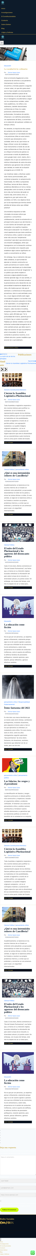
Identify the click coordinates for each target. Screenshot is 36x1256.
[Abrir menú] (2, 43)
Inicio (3, 8)
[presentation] (18, 380)
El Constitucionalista (8, 16)
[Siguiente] (5, 369)
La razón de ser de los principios (7, 356)
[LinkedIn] (9, 1222)
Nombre (3, 1184)
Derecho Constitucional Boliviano (15, 390)
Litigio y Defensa (7, 32)
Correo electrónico (6, 1191)
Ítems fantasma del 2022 (17, 707)
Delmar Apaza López (14, 72)
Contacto (4, 20)
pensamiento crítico (11, 347)
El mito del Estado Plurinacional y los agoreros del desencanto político (16, 552)
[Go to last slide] (2, 369)
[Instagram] (11, 1222)
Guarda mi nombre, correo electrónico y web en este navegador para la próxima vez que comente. (17, 1205)
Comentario (4, 1177)
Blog (2, 28)
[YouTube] (4, 1222)
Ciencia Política (9, 469)
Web (1, 1198)
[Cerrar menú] (0, 1239)
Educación (7, 66)
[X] (13, 1222)
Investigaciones (6, 12)
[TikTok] (6, 1222)
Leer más (8, 442)
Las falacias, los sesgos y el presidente (17, 782)
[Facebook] (1, 1222)
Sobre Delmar (6, 24)
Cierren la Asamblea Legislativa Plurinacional (21, 362)
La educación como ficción (14, 626)
